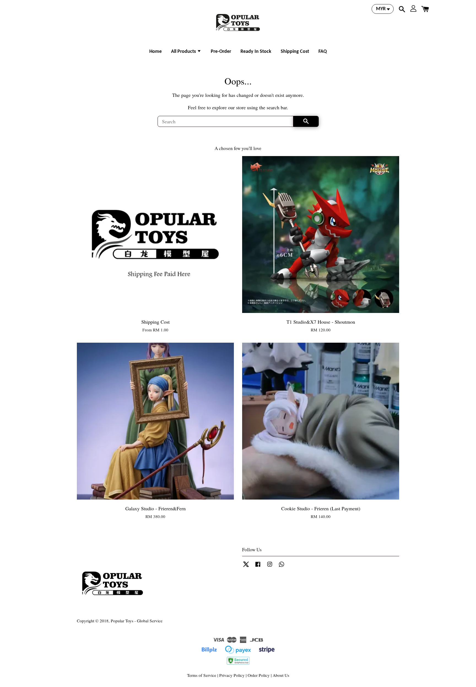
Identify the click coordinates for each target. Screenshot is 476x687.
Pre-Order (221, 51)
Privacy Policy (232, 675)
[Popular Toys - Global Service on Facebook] (258, 566)
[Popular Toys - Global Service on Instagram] (270, 566)
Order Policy (259, 675)
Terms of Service (201, 675)
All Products (184, 51)
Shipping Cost (295, 51)
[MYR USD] (383, 9)
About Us (281, 675)
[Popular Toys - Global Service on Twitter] (246, 566)
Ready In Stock (255, 51)
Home (155, 51)
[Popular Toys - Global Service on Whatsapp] (281, 566)
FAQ (322, 51)
